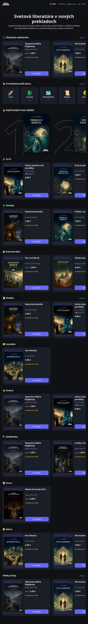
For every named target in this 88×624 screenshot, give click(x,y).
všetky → (82, 38)
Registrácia (71, 4)
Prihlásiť (61, 4)
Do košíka (37, 74)
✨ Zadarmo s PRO (31, 57)
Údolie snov (80, 258)
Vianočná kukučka (34, 211)
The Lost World (32, 258)
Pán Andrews (81, 43)
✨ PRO (52, 4)
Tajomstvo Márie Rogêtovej (33, 45)
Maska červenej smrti (35, 489)
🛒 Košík (82, 4)
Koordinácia (31, 350)
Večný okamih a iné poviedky (34, 166)
